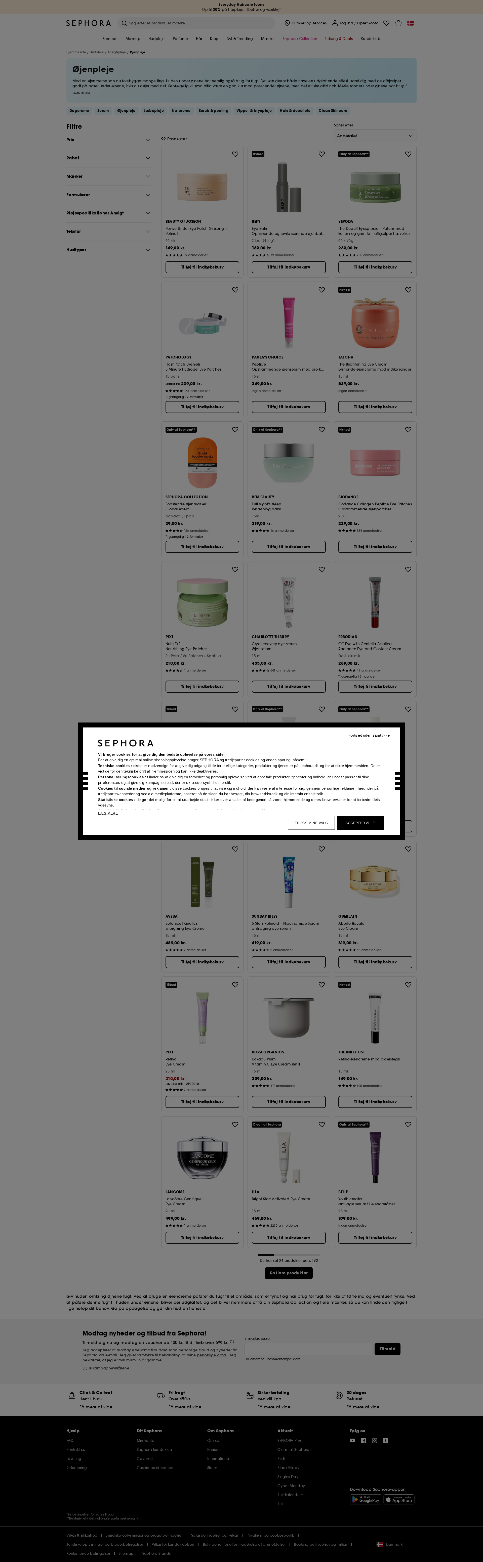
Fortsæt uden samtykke (369, 735)
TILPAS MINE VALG (311, 823)
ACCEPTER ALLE (360, 823)
